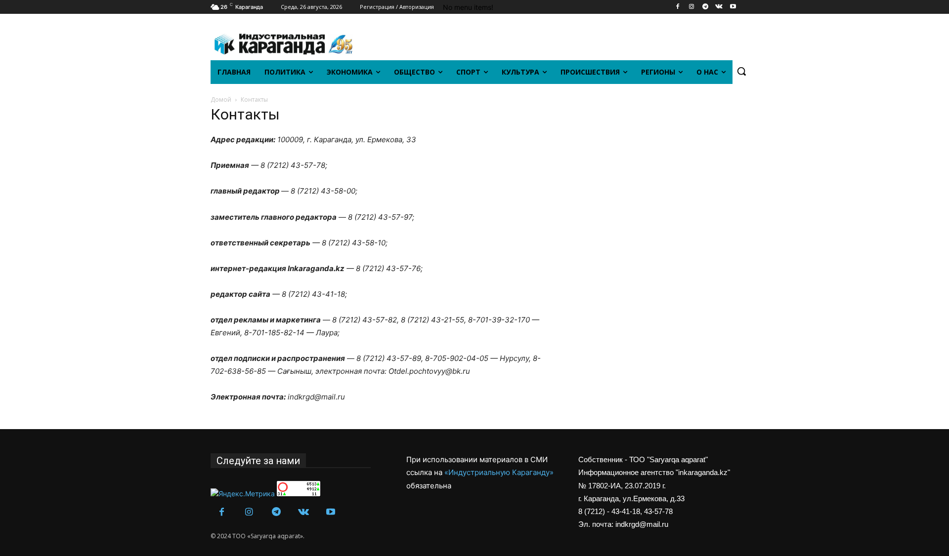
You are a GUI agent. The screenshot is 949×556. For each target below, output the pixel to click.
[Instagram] (691, 7)
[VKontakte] (719, 7)
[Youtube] (732, 7)
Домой (221, 99)
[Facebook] (678, 7)
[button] (741, 71)
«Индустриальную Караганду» (499, 472)
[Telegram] (705, 7)
